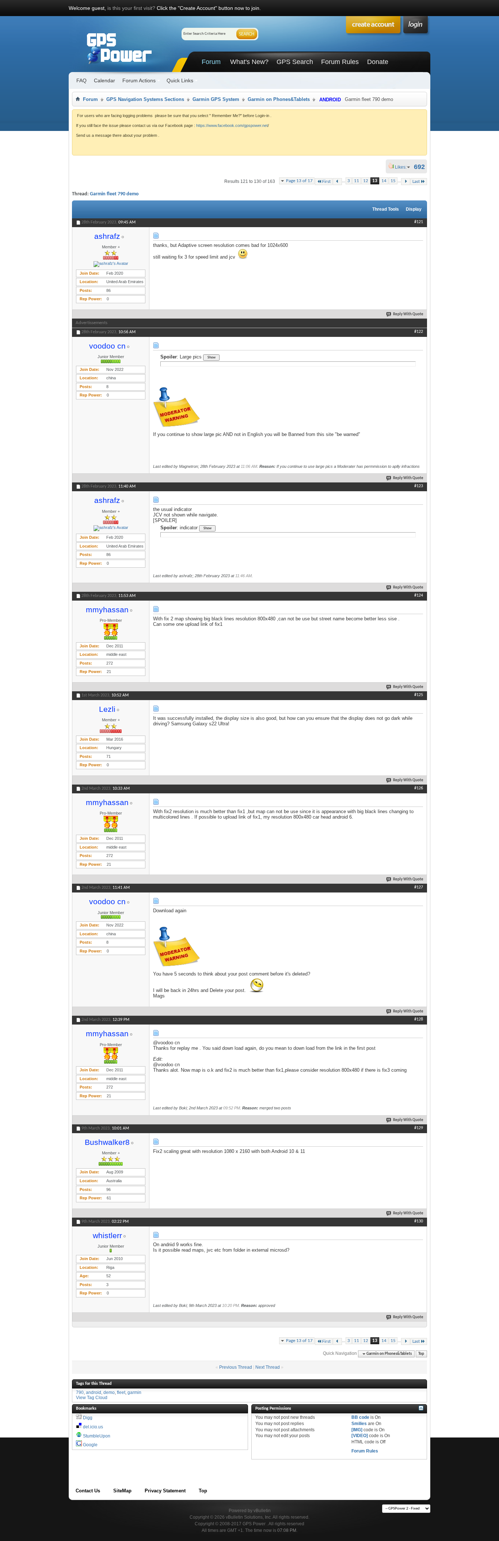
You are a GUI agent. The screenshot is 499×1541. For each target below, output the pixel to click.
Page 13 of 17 (299, 180)
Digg (87, 1417)
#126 (418, 788)
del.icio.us (93, 1426)
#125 (418, 695)
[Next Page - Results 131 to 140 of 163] (405, 181)
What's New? (249, 61)
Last (416, 181)
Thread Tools (385, 209)
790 (80, 1392)
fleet (121, 1392)
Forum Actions (139, 80)
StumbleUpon (96, 1436)
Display (414, 209)
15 (393, 180)
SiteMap (122, 1490)
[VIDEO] (359, 1435)
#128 (418, 1019)
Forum (211, 61)
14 (383, 180)
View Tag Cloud (91, 1397)
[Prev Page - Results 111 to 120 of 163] (337, 181)
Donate (377, 61)
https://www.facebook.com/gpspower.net (232, 125)
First (326, 181)
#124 (418, 595)
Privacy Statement (165, 1490)
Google (90, 1444)
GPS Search (295, 61)
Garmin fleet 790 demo (114, 194)
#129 (418, 1128)
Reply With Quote (408, 314)
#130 (418, 1221)
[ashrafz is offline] (110, 264)
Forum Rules (340, 61)
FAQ (81, 80)
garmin (134, 1392)
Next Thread (267, 1367)
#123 (418, 486)
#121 (418, 222)
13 (374, 180)
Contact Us (88, 1490)
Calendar (104, 80)
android (93, 1392)
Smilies (359, 1423)
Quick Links (180, 80)
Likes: (403, 167)
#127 (418, 887)
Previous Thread (235, 1367)
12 (365, 180)
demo (109, 1392)
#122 (418, 332)
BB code (360, 1417)
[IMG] (356, 1429)
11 (356, 180)
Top (421, 1354)
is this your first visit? (131, 8)
